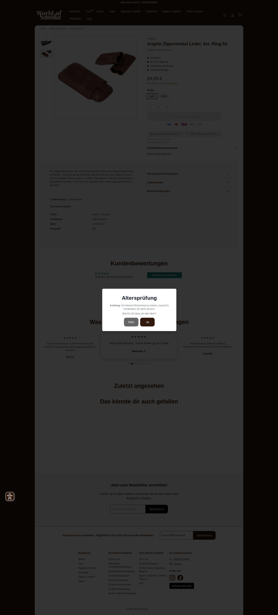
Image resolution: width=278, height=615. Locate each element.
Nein (131, 322)
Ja (147, 322)
